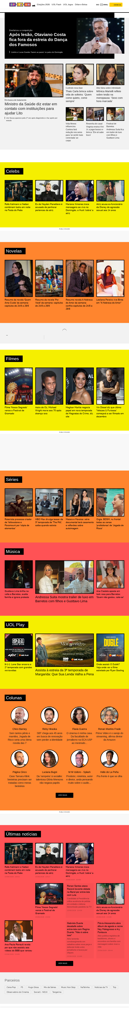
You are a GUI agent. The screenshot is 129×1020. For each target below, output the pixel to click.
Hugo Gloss (33, 987)
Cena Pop (11, 987)
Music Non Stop (68, 987)
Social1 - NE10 (40, 992)
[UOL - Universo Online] (33, 5)
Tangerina (56, 992)
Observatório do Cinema (18, 992)
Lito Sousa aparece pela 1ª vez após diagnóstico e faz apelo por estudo (31, 119)
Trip (114, 987)
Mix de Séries (50, 987)
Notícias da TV (101, 987)
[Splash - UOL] (19, 4)
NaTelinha (85, 987)
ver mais (62, 795)
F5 (22, 987)
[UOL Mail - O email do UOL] (104, 4)
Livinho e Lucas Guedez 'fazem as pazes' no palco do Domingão (37, 52)
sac (97, 5)
